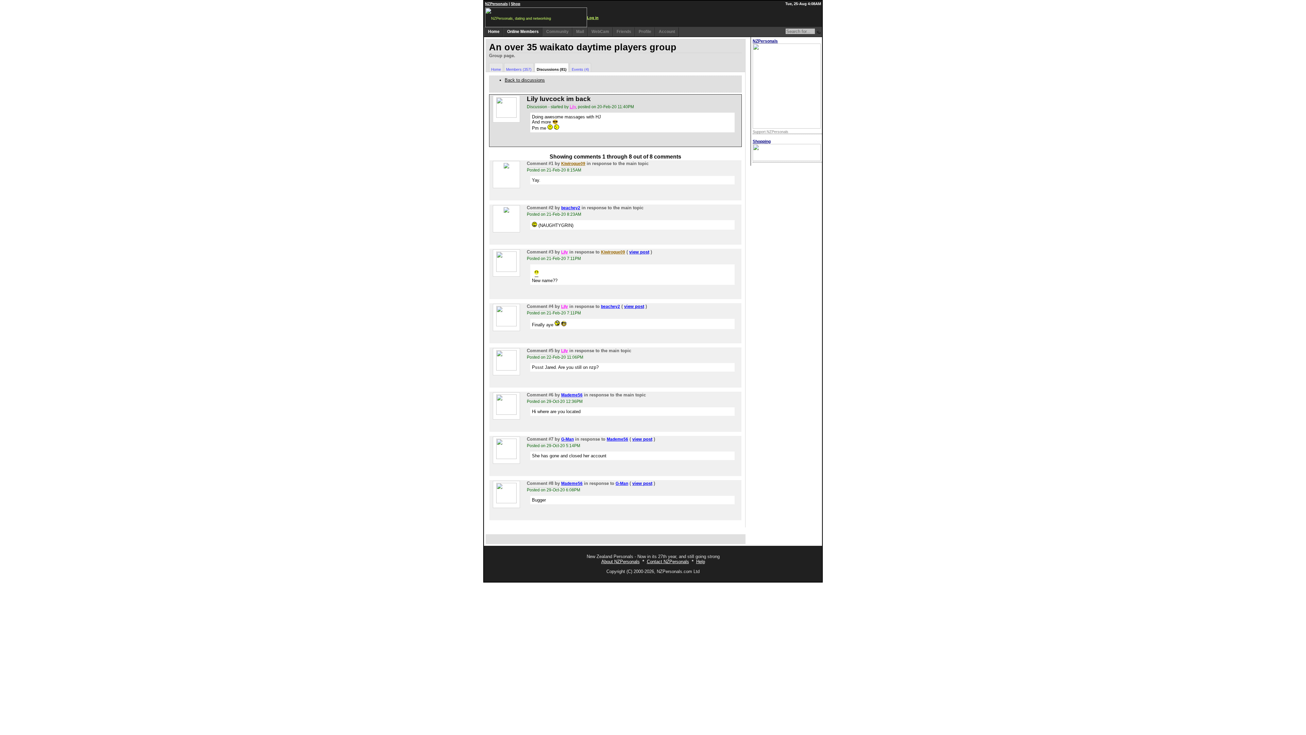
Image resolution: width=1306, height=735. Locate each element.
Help (700, 561)
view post (639, 252)
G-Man (567, 439)
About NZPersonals (620, 561)
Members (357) (519, 69)
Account (667, 31)
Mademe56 (572, 395)
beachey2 (570, 208)
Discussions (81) (552, 69)
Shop (515, 4)
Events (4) (580, 69)
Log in (593, 18)
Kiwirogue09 (573, 163)
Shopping (762, 141)
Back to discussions (525, 80)
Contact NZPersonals (668, 561)
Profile (645, 31)
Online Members (523, 31)
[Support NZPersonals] (787, 127)
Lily (573, 106)
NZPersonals (496, 4)
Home (494, 31)
